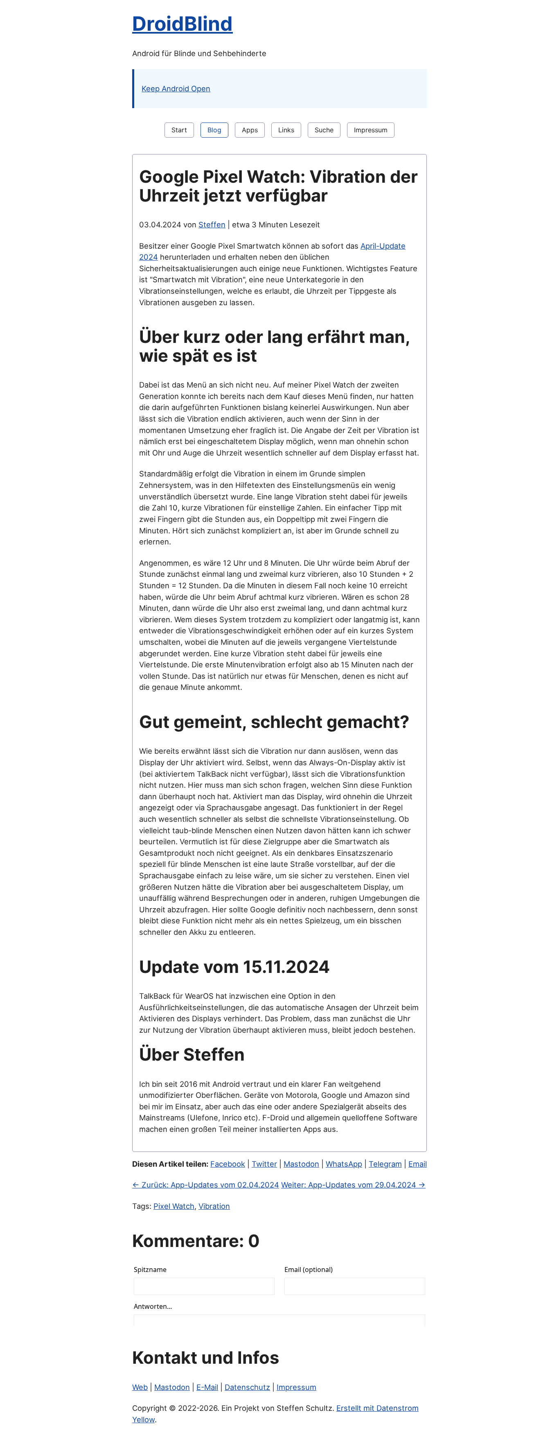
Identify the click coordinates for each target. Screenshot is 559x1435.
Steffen (211, 224)
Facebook (227, 1163)
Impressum (371, 130)
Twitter (264, 1163)
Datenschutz (247, 1387)
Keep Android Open (176, 88)
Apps (250, 130)
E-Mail (207, 1387)
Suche (324, 130)
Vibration (214, 1206)
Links (286, 130)
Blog (214, 130)
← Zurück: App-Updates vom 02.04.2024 (205, 1184)
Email (417, 1163)
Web (140, 1387)
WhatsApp (344, 1163)
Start (179, 130)
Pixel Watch (173, 1206)
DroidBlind (182, 23)
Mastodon (301, 1163)
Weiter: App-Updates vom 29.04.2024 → (353, 1184)
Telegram (385, 1163)
